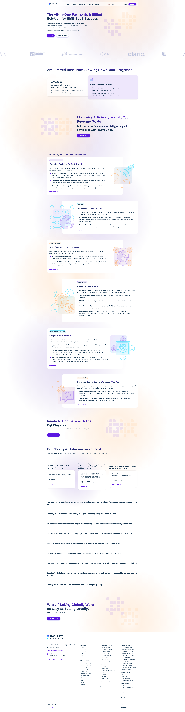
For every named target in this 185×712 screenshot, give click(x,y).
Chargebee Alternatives (128, 655)
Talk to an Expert (54, 618)
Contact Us (90, 4)
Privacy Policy (50, 707)
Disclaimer (124, 707)
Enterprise (83, 684)
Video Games (84, 655)
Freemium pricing (85, 667)
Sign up (51, 35)
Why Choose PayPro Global (129, 695)
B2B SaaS (83, 647)
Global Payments (106, 647)
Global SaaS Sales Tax (107, 645)
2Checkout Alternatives (128, 649)
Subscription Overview (127, 680)
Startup (83, 680)
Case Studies (105, 678)
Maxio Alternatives (126, 657)
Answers (104, 666)
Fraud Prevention (106, 661)
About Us (123, 692)
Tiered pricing (84, 669)
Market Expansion (106, 657)
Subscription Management (108, 655)
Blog (103, 672)
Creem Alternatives (127, 663)
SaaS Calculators (106, 676)
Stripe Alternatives (127, 645)
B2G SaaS (83, 651)
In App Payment (105, 653)
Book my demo (62, 35)
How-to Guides (105, 668)
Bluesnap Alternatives (127, 661)
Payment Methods (105, 681)
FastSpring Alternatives (128, 651)
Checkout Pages (126, 678)
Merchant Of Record (107, 649)
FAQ (123, 689)
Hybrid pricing (84, 671)
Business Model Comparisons (109, 670)
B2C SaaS (83, 649)
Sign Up (132, 4)
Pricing (97, 4)
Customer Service (106, 659)
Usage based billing (86, 673)
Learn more (52, 191)
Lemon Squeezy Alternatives (129, 659)
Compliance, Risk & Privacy (129, 700)
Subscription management (87, 663)
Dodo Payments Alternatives (129, 667)
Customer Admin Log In (128, 687)
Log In (125, 4)
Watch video (52, 485)
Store (101, 687)
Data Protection (126, 702)
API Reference (125, 674)
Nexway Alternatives (127, 665)
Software (83, 653)
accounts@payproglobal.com (56, 650)
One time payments (86, 665)
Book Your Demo (53, 435)
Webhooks (124, 676)
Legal (122, 704)
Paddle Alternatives (127, 647)
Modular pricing (85, 675)
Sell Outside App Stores (87, 657)
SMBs (82, 682)
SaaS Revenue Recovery (107, 651)
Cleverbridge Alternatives (128, 653)
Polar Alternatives (126, 669)
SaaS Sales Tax (105, 674)
